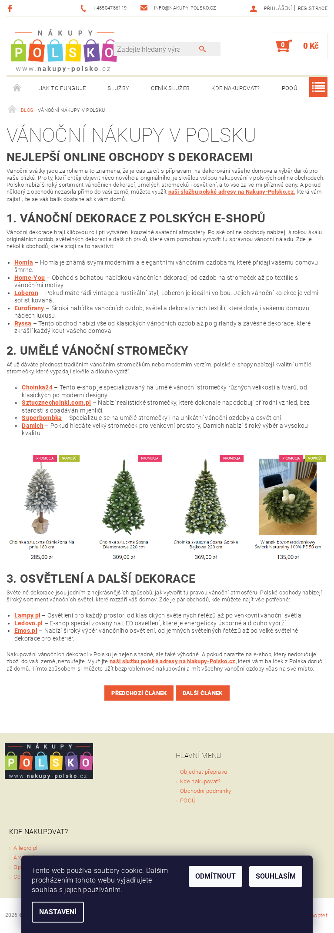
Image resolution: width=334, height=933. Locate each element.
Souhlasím (276, 876)
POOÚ (289, 88)
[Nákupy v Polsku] (64, 50)
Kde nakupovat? (235, 88)
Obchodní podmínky (205, 791)
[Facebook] (11, 8)
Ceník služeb (170, 88)
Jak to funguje (62, 88)
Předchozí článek (139, 693)
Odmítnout (215, 876)
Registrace (312, 8)
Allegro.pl (25, 848)
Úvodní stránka (17, 88)
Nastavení (58, 912)
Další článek (203, 693)
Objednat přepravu (203, 772)
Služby (118, 88)
